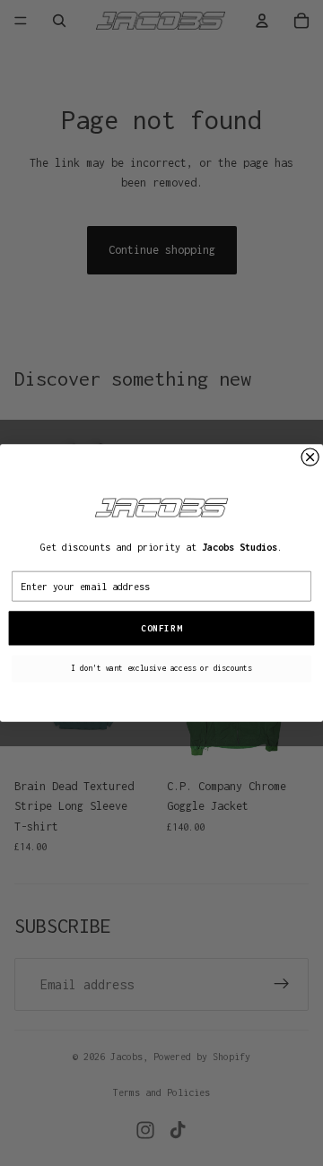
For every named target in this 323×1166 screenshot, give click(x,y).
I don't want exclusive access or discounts (161, 668)
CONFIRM (161, 628)
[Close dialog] (310, 457)
